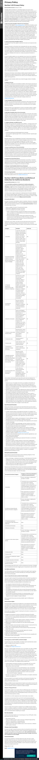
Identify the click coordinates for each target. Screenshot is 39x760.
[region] (26, 753)
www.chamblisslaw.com (20, 25)
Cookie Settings (21, 755)
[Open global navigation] (1, 2)
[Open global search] (1, 5)
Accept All (31, 755)
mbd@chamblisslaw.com (9, 98)
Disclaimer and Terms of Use (23, 432)
